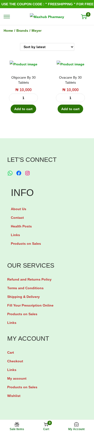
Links (15, 235)
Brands (22, 30)
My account (17, 378)
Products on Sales (26, 243)
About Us (18, 209)
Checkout (15, 361)
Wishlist (13, 396)
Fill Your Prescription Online (30, 305)
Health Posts (21, 226)
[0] (84, 16)
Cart (10, 352)
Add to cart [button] (23, 109)
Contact (17, 218)
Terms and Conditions (25, 288)
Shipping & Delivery (23, 297)
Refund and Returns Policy (29, 279)
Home (8, 30)
